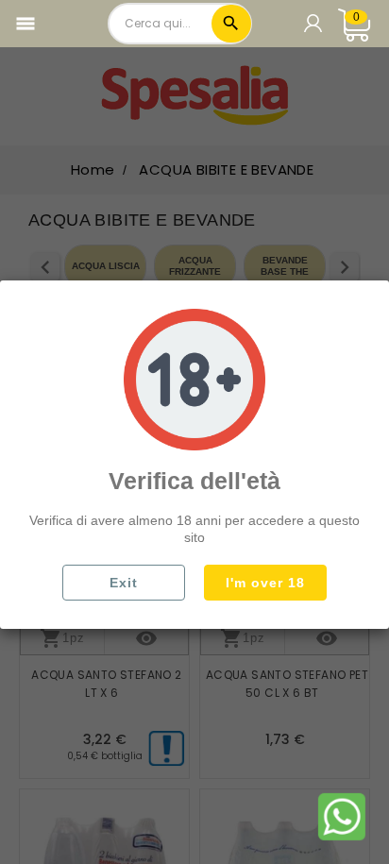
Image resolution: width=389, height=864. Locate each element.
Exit (124, 582)
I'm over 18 (265, 582)
